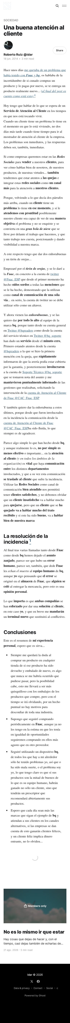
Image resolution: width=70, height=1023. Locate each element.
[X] (31, 981)
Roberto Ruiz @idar (18, 54)
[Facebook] (38, 981)
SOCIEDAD (11, 20)
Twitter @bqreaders (20, 330)
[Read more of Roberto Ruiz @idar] (8, 45)
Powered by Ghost (35, 995)
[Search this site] (57, 6)
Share (59, 50)
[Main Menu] (64, 5)
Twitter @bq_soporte (47, 335)
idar (29, 974)
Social (49, 988)
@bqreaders (11, 351)
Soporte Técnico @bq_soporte (42, 372)
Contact (38, 988)
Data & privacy (22, 988)
